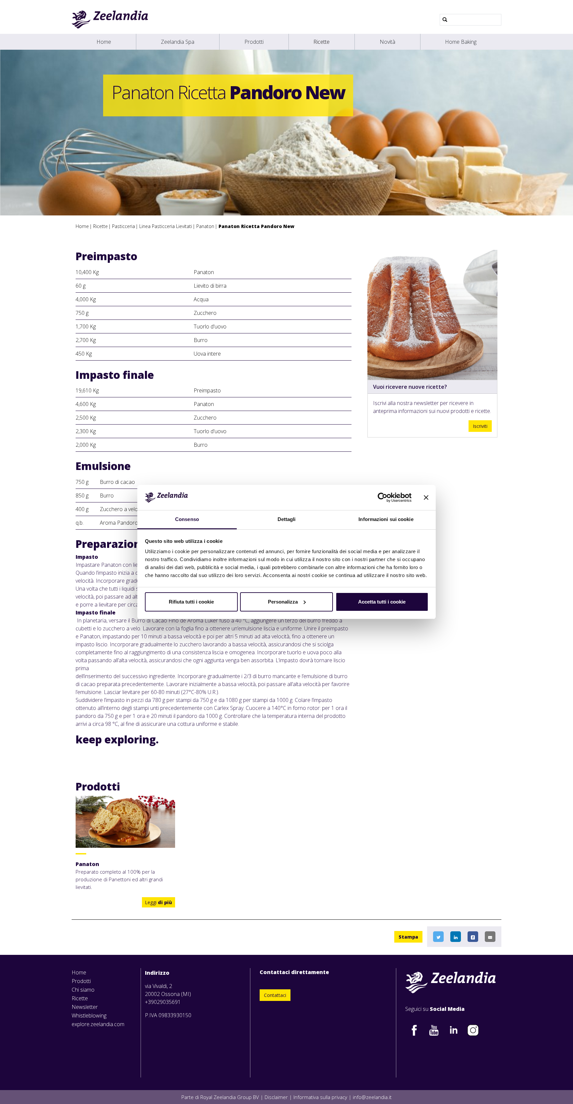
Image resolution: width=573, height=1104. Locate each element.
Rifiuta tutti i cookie (191, 602)
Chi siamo (83, 989)
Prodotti (254, 41)
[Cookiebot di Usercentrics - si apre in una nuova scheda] (382, 497)
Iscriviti (480, 426)
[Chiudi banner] (426, 497)
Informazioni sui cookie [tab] (385, 519)
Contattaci (275, 995)
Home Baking (461, 41)
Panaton (205, 226)
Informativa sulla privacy (320, 1097)
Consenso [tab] (187, 519)
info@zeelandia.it (372, 1097)
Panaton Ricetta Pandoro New (256, 226)
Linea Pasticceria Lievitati (165, 226)
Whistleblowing (89, 1015)
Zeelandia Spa (177, 41)
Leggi (158, 902)
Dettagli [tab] (287, 519)
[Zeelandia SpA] (110, 20)
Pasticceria (123, 226)
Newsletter (85, 1007)
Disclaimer (276, 1097)
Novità (387, 41)
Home (103, 41)
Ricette (321, 41)
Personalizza (283, 602)
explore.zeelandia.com (98, 1024)
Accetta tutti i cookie (382, 602)
